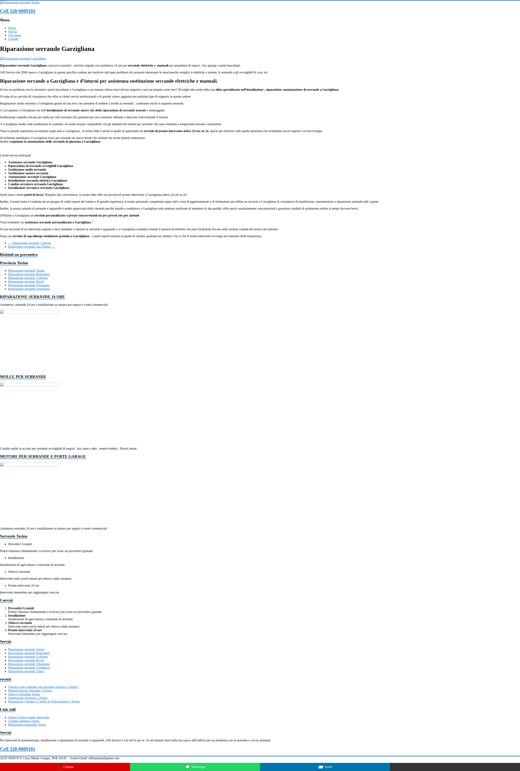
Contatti (13, 39)
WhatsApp (195, 767)
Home (12, 28)
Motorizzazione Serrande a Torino (30, 690)
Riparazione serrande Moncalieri (29, 274)
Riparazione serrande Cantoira (29, 243)
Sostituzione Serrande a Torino (28, 698)
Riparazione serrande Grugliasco (29, 289)
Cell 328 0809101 (17, 11)
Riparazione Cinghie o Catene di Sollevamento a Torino (44, 701)
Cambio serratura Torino (23, 721)
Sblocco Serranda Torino (24, 694)
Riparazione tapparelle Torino (27, 724)
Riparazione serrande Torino (26, 270)
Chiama (65, 767)
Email (325, 767)
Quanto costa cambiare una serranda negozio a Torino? (43, 687)
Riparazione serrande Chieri (26, 671)
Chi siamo (14, 35)
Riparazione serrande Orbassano (29, 285)
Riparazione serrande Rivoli (26, 281)
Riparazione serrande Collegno (28, 278)
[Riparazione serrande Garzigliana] (23, 58)
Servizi (12, 31)
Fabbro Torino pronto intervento (28, 717)
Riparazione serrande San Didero (31, 246)
